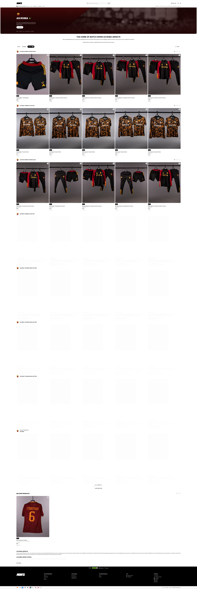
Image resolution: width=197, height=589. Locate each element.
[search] (98, 3)
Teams (44, 6)
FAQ (99, 575)
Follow (20, 27)
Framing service (74, 576)
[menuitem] (173, 3)
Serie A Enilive (28, 31)
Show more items (98, 488)
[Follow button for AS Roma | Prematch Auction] (174, 105)
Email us (100, 576)
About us (45, 575)
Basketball (35, 6)
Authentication (73, 578)
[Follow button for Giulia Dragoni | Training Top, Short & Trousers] (80, 55)
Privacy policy (166, 587)
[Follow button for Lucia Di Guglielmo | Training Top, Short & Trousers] (146, 55)
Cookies (170, 587)
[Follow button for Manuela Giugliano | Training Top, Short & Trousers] (113, 163)
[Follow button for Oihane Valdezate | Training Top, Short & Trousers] (113, 55)
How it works (73, 575)
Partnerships (46, 576)
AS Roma (32, 31)
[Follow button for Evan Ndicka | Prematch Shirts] (80, 109)
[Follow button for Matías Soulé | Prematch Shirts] (146, 109)
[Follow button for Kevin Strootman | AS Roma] (48, 497)
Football (20, 31)
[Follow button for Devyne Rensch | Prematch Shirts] (179, 109)
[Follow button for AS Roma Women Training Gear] (174, 51)
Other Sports (40, 6)
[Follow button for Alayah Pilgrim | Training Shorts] (48, 55)
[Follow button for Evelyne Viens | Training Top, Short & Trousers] (179, 55)
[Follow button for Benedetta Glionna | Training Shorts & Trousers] (146, 163)
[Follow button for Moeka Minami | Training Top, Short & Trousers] (179, 163)
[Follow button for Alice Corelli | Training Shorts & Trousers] (80, 163)
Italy (23, 31)
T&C (162, 587)
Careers (45, 579)
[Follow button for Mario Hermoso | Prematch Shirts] (113, 109)
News (45, 578)
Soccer (31, 6)
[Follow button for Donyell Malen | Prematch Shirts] (48, 109)
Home (17, 31)
